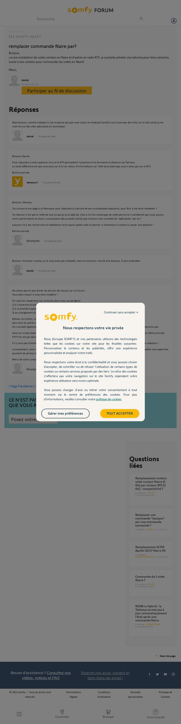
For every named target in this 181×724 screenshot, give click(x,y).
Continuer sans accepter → (121, 312)
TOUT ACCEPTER (119, 413)
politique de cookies (108, 399)
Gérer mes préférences (65, 413)
